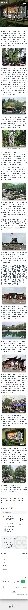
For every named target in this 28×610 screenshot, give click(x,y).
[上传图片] (10, 582)
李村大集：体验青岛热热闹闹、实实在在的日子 (10, 519)
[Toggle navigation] (25, 2)
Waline (22, 594)
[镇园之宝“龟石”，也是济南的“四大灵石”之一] (14, 138)
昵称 (4, 559)
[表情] (6, 582)
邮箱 (4, 562)
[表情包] (8, 582)
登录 (18, 581)
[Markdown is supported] (4, 582)
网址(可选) (5, 565)
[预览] (13, 582)
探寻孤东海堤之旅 (8, 516)
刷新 (14, 591)
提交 (23, 581)
